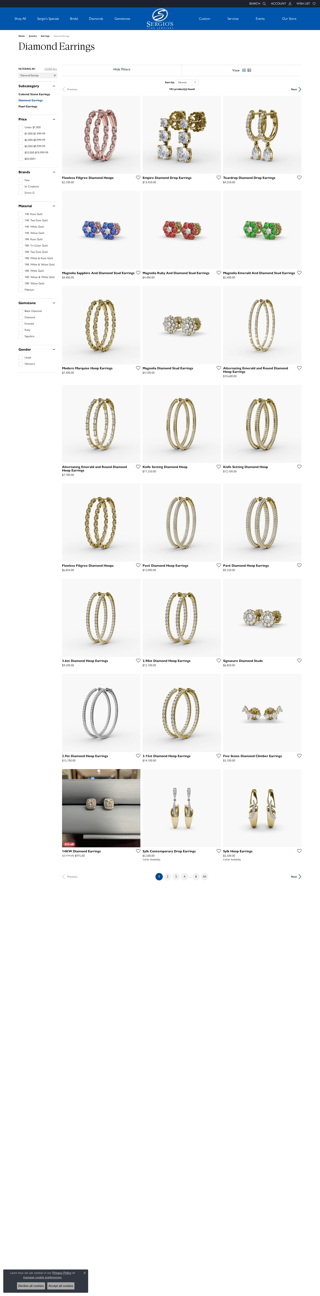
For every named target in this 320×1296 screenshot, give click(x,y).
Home (22, 36)
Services (233, 19)
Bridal (74, 19)
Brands (24, 172)
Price (23, 119)
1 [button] (160, 876)
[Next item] (135, 134)
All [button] (204, 876)
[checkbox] (30, 127)
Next (294, 89)
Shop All (20, 19)
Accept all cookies (61, 1286)
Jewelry (33, 36)
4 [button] (184, 876)
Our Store (289, 19)
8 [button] (196, 876)
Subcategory (29, 86)
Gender (25, 349)
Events (260, 19)
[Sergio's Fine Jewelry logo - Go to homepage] (160, 18)
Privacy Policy (61, 1272)
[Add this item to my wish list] (136, 177)
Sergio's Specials (48, 19)
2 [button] (167, 876)
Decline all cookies (31, 1286)
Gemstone (27, 303)
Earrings (45, 36)
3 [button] (176, 876)
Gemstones (122, 19)
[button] (257, 3)
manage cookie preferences (42, 1277)
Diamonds (96, 19)
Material (25, 206)
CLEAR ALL (50, 69)
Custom (204, 19)
